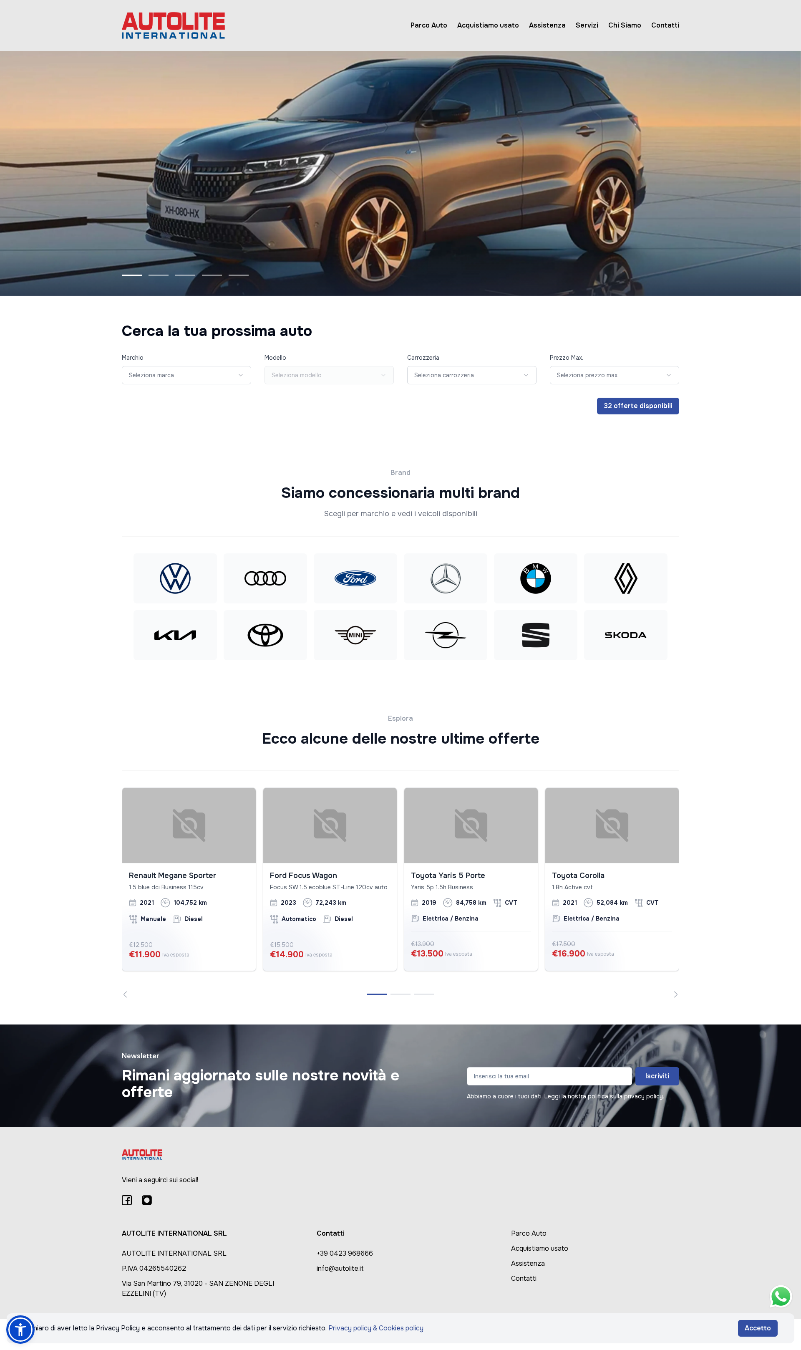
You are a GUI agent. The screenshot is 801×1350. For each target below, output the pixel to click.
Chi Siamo (624, 25)
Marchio (133, 357)
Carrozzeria (423, 357)
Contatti (665, 25)
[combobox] (186, 375)
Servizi (587, 25)
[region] (400, 892)
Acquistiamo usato (488, 25)
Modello (275, 357)
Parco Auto (429, 25)
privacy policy (643, 1096)
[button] (20, 1329)
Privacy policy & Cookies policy (375, 1328)
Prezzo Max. (566, 357)
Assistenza (547, 25)
